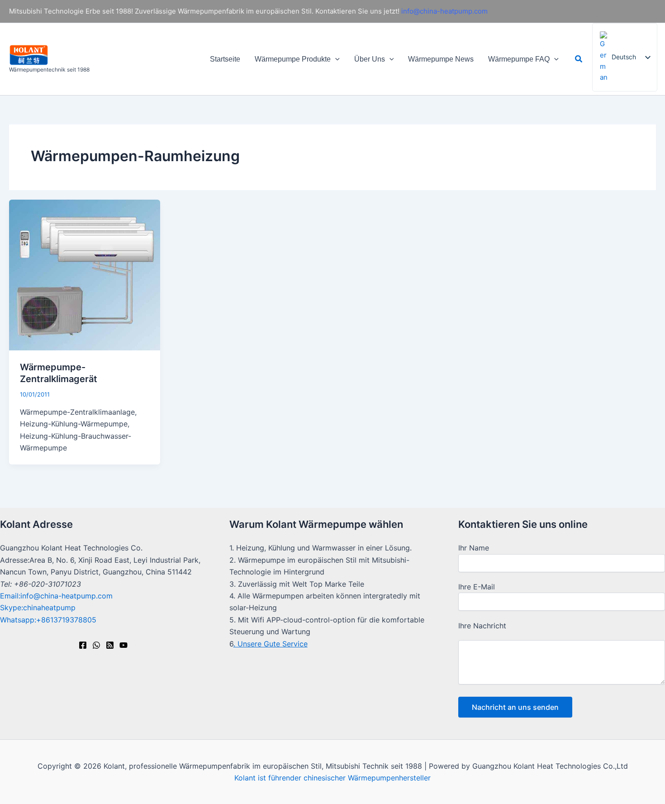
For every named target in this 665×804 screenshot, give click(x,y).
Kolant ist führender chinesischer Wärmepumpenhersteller (332, 777)
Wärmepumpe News (441, 59)
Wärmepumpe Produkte (293, 59)
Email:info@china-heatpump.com (56, 595)
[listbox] (624, 57)
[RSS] (110, 645)
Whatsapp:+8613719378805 (48, 619)
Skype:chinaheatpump (38, 607)
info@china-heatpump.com (444, 11)
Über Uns (369, 59)
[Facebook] (83, 645)
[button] (335, 59)
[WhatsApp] (96, 645)
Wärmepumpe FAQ (519, 59)
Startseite (225, 59)
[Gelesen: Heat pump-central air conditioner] (84, 274)
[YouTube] (123, 645)
